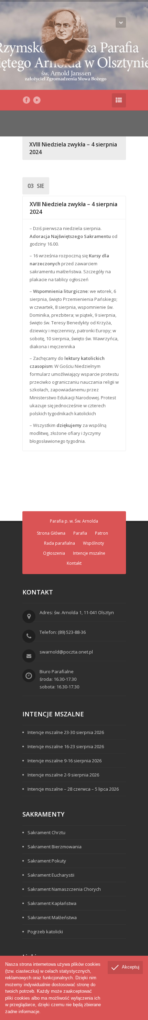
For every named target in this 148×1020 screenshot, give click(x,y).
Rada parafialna (59, 543)
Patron (101, 533)
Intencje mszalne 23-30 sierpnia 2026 (66, 732)
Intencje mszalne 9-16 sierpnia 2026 (65, 760)
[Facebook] (26, 100)
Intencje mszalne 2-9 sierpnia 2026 (63, 775)
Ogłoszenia (54, 553)
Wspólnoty (93, 543)
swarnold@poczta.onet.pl (66, 652)
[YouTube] (37, 100)
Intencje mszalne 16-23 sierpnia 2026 (66, 746)
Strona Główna (51, 533)
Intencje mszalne (89, 553)
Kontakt (74, 563)
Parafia (80, 533)
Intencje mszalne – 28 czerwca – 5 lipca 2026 (73, 789)
